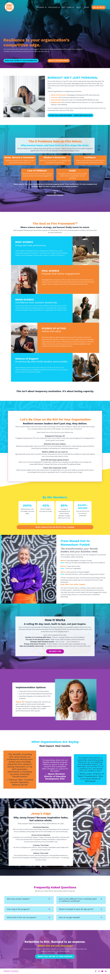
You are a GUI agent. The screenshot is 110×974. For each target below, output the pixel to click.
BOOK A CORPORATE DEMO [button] (58, 60)
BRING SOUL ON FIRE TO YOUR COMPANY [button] (55, 956)
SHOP (86, 7)
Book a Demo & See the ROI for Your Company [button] (55, 527)
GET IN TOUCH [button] (98, 7)
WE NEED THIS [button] (55, 651)
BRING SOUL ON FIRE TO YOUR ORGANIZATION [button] (21, 60)
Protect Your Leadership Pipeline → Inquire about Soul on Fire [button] (70, 115)
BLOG (78, 7)
